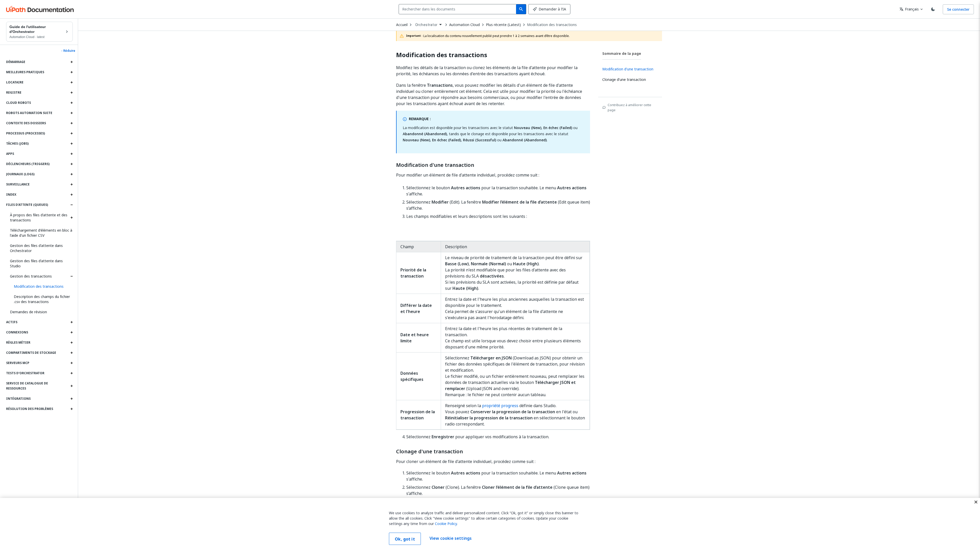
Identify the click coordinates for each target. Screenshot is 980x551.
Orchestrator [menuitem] (426, 25)
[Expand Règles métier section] (71, 342)
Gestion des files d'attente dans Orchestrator (36, 248)
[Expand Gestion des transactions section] (71, 276)
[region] (490, 524)
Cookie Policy (446, 523)
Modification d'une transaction (435, 165)
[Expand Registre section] (71, 92)
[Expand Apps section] (71, 154)
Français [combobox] (909, 9)
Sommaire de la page (621, 53)
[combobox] (458, 9)
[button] (41, 286)
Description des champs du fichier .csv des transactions (42, 299)
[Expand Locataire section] (71, 82)
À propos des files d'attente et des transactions (38, 217)
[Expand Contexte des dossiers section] (71, 123)
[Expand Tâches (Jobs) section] (71, 143)
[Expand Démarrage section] (71, 62)
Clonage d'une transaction (429, 451)
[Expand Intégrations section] (71, 398)
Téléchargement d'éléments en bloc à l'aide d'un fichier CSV (41, 233)
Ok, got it (405, 539)
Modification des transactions (552, 25)
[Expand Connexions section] (71, 332)
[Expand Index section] (71, 194)
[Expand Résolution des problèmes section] (71, 409)
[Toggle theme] (933, 9)
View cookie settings (451, 538)
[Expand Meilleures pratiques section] (71, 72)
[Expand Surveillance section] (71, 184)
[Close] (975, 502)
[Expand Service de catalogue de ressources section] (71, 386)
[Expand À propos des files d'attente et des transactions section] (71, 217)
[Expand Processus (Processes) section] (71, 133)
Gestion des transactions (31, 276)
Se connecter (958, 9)
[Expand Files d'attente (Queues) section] (71, 205)
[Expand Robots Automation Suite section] (71, 113)
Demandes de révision (28, 312)
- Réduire (68, 50)
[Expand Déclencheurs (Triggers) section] (71, 164)
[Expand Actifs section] (71, 322)
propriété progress (500, 406)
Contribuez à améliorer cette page (629, 107)
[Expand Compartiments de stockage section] (71, 352)
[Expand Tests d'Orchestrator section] (71, 373)
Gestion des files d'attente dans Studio (36, 263)
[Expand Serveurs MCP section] (71, 363)
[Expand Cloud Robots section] (71, 103)
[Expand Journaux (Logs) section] (71, 174)
